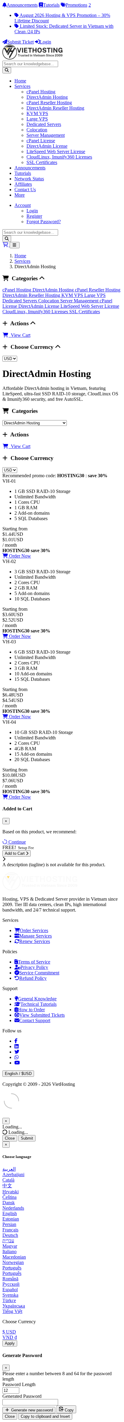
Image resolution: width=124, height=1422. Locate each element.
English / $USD (18, 1073)
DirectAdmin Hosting (47, 97)
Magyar (9, 1246)
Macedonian (14, 1257)
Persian (9, 1224)
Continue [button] (17, 842)
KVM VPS (37, 113)
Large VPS (37, 118)
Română (10, 1278)
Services (22, 86)
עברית (8, 1240)
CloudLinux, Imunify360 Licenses (59, 156)
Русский (11, 1284)
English (9, 1213)
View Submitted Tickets (42, 1015)
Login (45, 41)
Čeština (9, 1197)
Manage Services (35, 935)
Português (11, 1267)
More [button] (19, 195)
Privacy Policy (34, 967)
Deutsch (10, 1235)
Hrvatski (10, 1191)
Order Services (34, 930)
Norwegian (13, 1262)
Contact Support (34, 1020)
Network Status (29, 178)
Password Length (19, 1384)
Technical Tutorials (38, 1004)
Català (8, 1179)
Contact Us (25, 189)
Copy (69, 1410)
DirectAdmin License (46, 146)
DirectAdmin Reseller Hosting (55, 108)
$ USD (9, 1331)
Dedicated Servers (43, 124)
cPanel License (40, 140)
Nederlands (13, 1208)
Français (10, 1229)
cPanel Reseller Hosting (49, 102)
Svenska (10, 1295)
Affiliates (23, 184)
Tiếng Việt (12, 1311)
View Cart (19, 335)
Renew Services (34, 941)
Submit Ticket (20, 41)
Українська (13, 1305)
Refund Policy (33, 978)
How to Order (31, 1009)
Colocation (36, 129)
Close (10, 1138)
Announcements (22, 5)
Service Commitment (39, 972)
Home (20, 80)
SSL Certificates (41, 162)
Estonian (10, 1218)
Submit (27, 1138)
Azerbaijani (13, 1174)
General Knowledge (37, 998)
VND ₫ (9, 1337)
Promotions (76, 5)
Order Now (19, 555)
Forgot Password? (43, 221)
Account (22, 205)
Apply (10, 1343)
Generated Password (22, 1396)
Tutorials (51, 5)
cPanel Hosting (40, 91)
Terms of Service (34, 961)
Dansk (8, 1202)
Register (34, 216)
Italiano (9, 1251)
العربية (9, 1169)
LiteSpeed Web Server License (55, 151)
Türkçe (9, 1300)
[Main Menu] (15, 245)
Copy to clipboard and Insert (45, 1416)
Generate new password (31, 1410)
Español (10, 1289)
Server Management (45, 135)
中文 (7, 1185)
